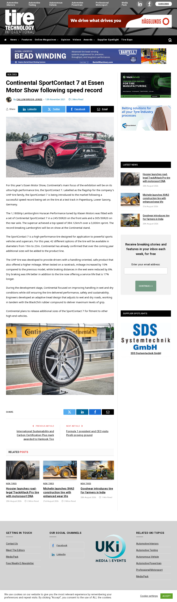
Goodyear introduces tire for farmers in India (97, 491)
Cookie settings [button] (149, 596)
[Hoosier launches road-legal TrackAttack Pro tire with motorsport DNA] (22, 470)
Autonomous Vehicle (55, 3)
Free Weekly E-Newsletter (20, 563)
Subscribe (163, 3)
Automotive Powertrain (77, 3)
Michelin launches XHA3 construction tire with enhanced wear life (58, 492)
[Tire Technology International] (19, 21)
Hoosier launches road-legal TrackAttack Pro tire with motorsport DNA (22, 492)
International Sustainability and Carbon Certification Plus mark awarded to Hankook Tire (35, 435)
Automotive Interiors (12, 3)
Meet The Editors (15, 550)
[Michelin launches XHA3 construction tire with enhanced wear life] (60, 470)
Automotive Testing (34, 3)
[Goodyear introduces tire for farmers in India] (97, 470)
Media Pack (125, 3)
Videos (77, 39)
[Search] (170, 40)
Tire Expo (127, 39)
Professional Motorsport (102, 3)
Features (27, 39)
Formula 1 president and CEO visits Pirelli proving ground (87, 433)
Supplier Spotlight (108, 39)
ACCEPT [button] (166, 596)
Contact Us (12, 544)
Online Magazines (45, 39)
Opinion (65, 39)
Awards (87, 39)
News (13, 39)
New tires (12, 74)
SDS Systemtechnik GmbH (146, 353)
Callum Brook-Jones (29, 99)
